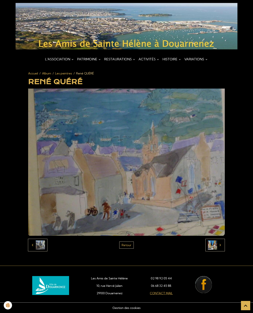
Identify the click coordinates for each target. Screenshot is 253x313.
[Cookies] (8, 305)
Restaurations (118, 59)
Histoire (170, 59)
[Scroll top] (245, 305)
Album (46, 73)
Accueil (33, 73)
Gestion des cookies (126, 308)
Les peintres (63, 73)
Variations (194, 59)
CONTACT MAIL (161, 293)
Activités (147, 59)
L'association (58, 59)
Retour (126, 245)
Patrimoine (87, 59)
